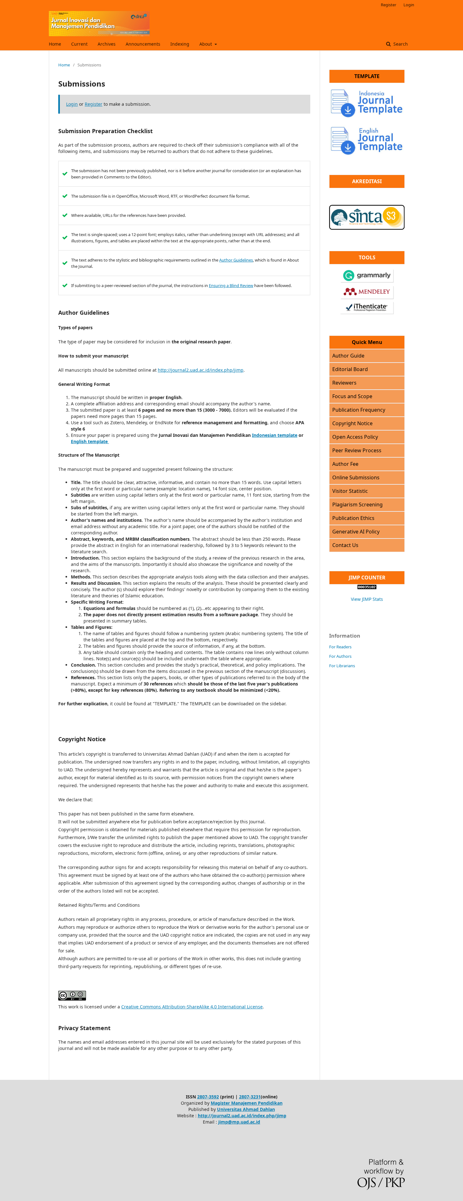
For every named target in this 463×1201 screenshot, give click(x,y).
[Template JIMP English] (367, 140)
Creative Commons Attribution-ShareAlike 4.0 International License (192, 1007)
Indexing (179, 44)
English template (90, 441)
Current (79, 44)
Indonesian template (274, 435)
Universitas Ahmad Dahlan (246, 1109)
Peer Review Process (356, 450)
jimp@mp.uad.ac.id (239, 1122)
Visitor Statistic (350, 491)
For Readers (340, 647)
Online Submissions (356, 477)
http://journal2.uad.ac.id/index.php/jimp (200, 370)
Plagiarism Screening (357, 504)
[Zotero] (367, 281)
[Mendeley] (367, 298)
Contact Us (345, 545)
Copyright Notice (352, 423)
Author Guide (348, 355)
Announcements (143, 44)
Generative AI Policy (356, 531)
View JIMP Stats (367, 599)
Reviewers (344, 382)
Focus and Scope (352, 396)
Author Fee (345, 463)
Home (55, 44)
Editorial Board (350, 369)
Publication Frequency (358, 409)
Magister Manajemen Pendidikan (247, 1103)
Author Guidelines (236, 260)
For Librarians (342, 665)
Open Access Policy (355, 436)
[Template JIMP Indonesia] (367, 117)
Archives (107, 44)
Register (388, 5)
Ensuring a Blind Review (231, 285)
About (206, 44)
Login (408, 5)
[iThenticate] (367, 313)
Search (400, 44)
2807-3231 (250, 1097)
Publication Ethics (353, 518)
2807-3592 (208, 1097)
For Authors (340, 656)
